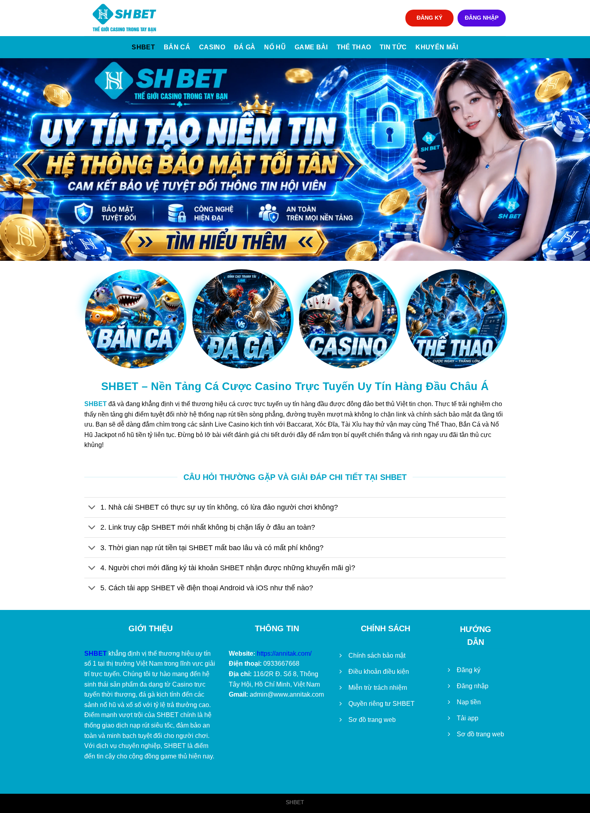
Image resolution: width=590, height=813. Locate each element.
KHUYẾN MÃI (436, 47)
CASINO (212, 47)
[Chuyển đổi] (92, 508)
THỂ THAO (354, 47)
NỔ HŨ (275, 47)
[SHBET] (124, 18)
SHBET (143, 47)
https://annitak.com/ (284, 653)
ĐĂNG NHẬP (481, 18)
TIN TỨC (393, 47)
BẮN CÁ (177, 47)
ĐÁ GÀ (245, 47)
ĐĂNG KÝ (429, 18)
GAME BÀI (311, 47)
